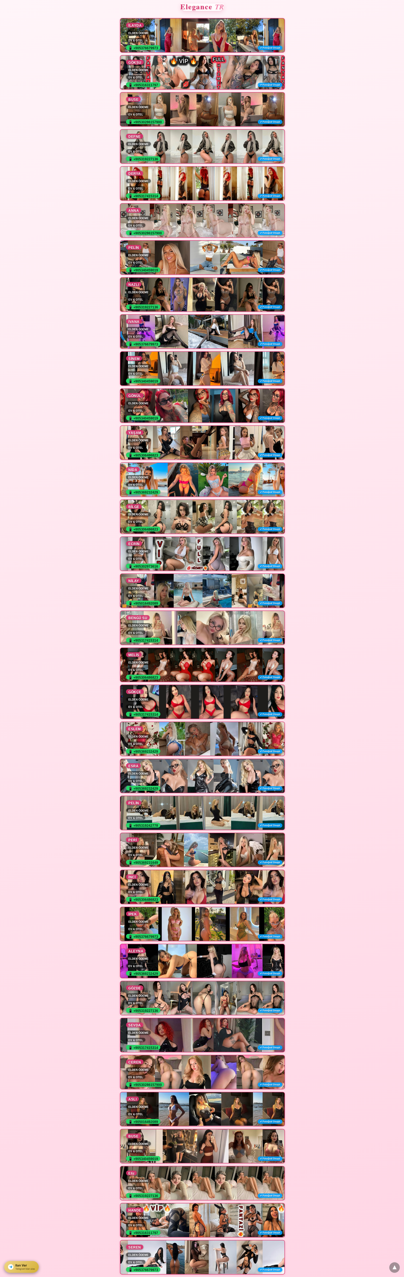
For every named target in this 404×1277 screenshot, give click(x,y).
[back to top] (394, 1267)
